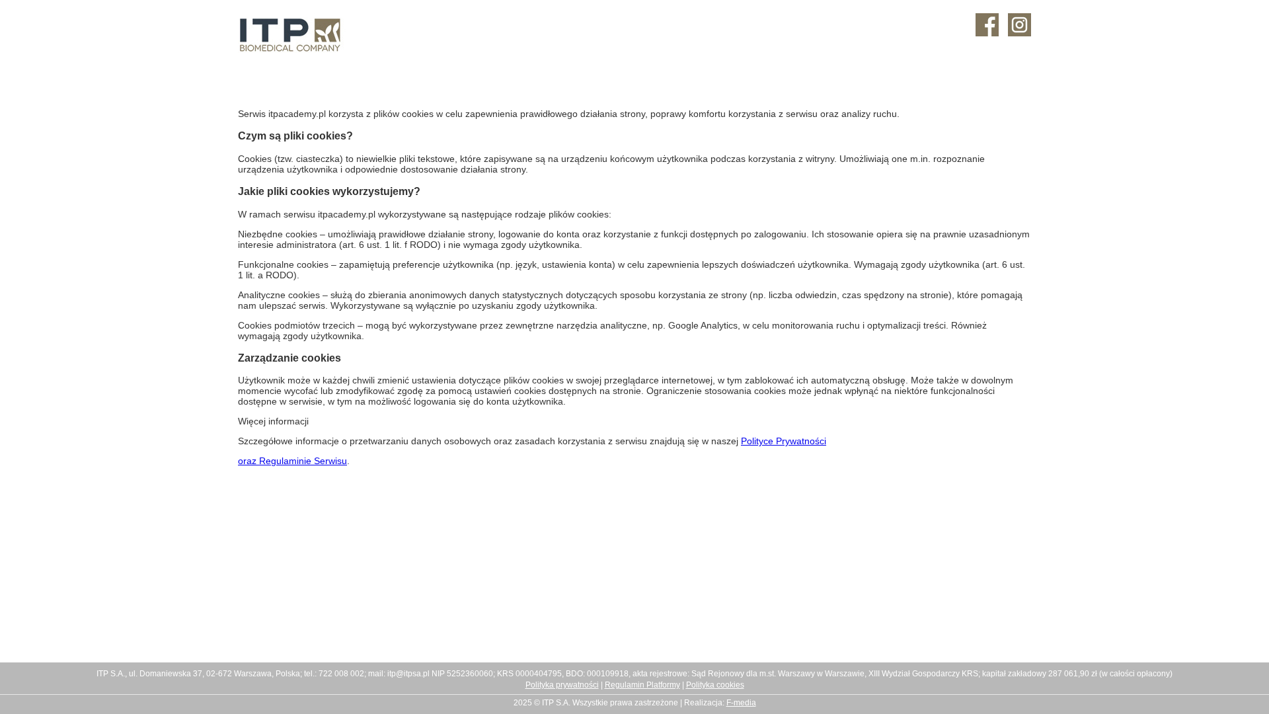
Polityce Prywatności (783, 441)
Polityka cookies (715, 685)
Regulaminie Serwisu (303, 461)
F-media (741, 702)
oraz (248, 461)
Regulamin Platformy (642, 685)
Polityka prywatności (562, 685)
